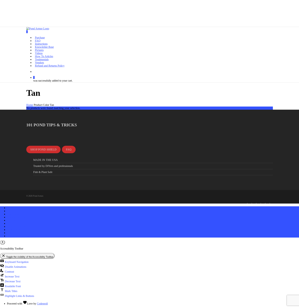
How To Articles (16, 226)
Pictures (11, 220)
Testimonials (14, 229)
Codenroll (42, 303)
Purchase (12, 207)
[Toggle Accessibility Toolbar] (2, 242)
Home (29, 104)
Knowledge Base (16, 217)
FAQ (68, 149)
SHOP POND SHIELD (43, 149)
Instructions (13, 214)
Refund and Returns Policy (22, 235)
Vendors (11, 232)
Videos (11, 223)
